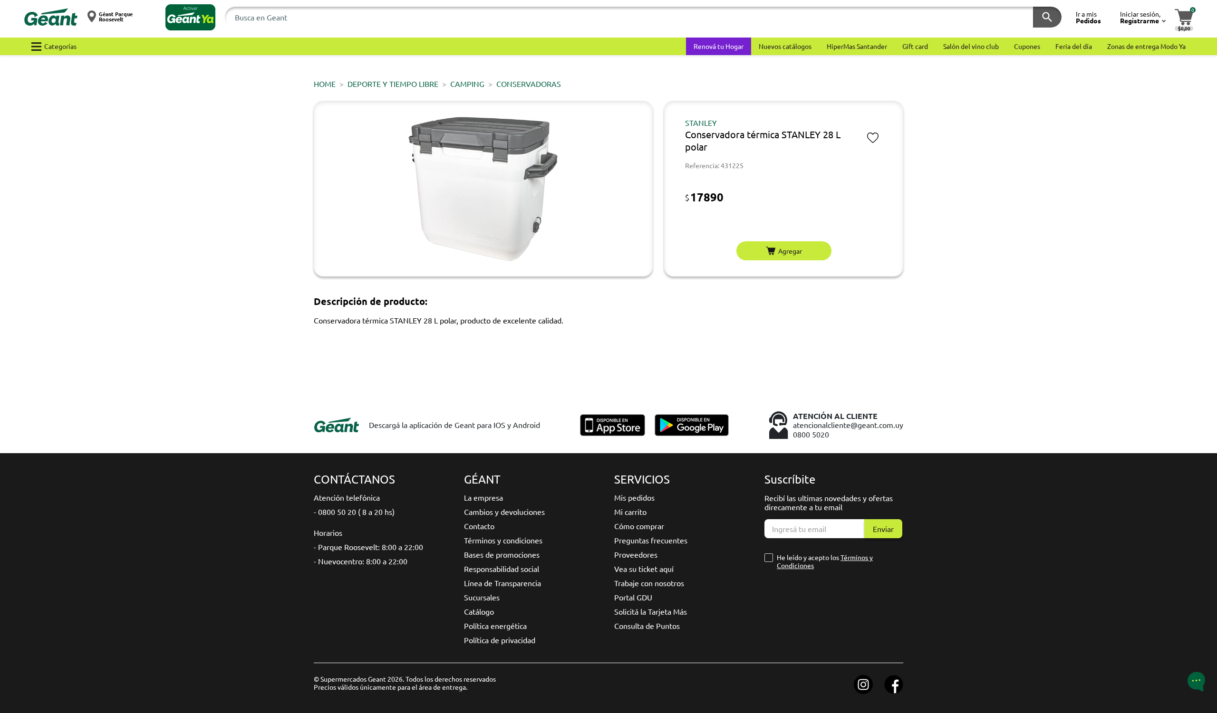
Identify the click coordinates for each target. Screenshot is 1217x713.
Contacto (479, 526)
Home (325, 83)
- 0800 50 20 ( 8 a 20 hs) (354, 511)
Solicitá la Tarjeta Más (650, 611)
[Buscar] (1047, 17)
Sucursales (482, 597)
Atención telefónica (347, 497)
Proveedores (635, 554)
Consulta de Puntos (647, 625)
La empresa (483, 497)
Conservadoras (528, 83)
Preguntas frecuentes (650, 540)
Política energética (495, 625)
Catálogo (479, 611)
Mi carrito (630, 511)
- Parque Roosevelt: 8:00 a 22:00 (368, 547)
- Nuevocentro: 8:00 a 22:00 (360, 561)
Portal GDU (633, 597)
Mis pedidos (634, 497)
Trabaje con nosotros (649, 583)
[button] (190, 17)
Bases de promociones (502, 554)
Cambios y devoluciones (504, 511)
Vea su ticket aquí (644, 568)
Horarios (328, 532)
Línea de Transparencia (502, 583)
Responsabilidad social (501, 568)
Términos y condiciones (503, 540)
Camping (467, 83)
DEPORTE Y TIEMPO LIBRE (393, 83)
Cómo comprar (639, 526)
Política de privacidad (499, 640)
